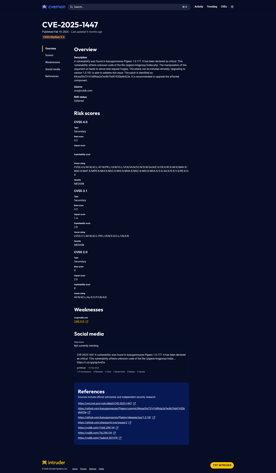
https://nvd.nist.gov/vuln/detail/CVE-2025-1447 (105, 403)
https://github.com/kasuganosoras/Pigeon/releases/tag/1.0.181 (114, 417)
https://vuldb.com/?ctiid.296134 (96, 427)
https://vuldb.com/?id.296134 (95, 432)
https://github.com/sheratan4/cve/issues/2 (102, 422)
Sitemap (92, 469)
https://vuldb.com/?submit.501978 (98, 437)
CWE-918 (79, 321)
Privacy (83, 469)
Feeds (101, 469)
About (75, 469)
